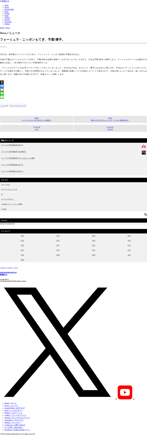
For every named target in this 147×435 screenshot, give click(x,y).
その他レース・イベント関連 (11, 204)
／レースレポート (14, 410)
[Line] (73, 93)
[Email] (73, 90)
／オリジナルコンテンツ (17, 418)
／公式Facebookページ (17, 430)
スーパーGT (5, 184)
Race (6, 11)
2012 (36, 128)
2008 (93, 255)
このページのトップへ (9, 268)
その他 (3, 209)
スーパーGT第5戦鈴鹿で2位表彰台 (13, 152)
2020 (93, 241)
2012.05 (110, 128)
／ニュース (11, 406)
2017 (58, 245)
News (7, 7)
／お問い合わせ (15, 425)
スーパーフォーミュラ (18, 105)
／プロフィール (13, 413)
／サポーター (14, 420)
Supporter (8, 22)
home (7, 5)
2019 (129, 241)
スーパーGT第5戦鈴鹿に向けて (12, 165)
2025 (58, 236)
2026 (22, 236)
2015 (129, 245)
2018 (22, 245)
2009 (58, 255)
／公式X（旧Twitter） (14, 427)
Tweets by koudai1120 (7, 223)
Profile (7, 14)
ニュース (4, 105)
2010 (22, 255)
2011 (129, 250)
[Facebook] (73, 86)
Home (2, 28)
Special (7, 20)
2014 (22, 250)
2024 (93, 236)
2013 (58, 250)
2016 (93, 245)
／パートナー (13, 422)
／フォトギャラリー (16, 415)
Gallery (7, 18)
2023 (129, 236)
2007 (129, 255)
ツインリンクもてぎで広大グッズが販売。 (36, 119)
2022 (22, 241)
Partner (7, 24)
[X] (73, 82)
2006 (22, 260)
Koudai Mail (9, 9)
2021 (58, 241)
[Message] (73, 97)
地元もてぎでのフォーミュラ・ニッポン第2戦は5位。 (110, 119)
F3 (2, 194)
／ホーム (10, 403)
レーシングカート (7, 199)
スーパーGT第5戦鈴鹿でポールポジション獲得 (18, 158)
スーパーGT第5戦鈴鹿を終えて (12, 145)
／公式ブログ (15, 408)
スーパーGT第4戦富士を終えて (12, 171)
